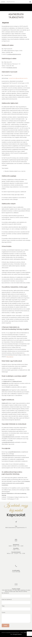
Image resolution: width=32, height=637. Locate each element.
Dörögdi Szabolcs (17, 634)
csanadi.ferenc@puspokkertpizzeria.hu (18, 78)
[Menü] (30, 2)
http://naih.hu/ (10, 356)
